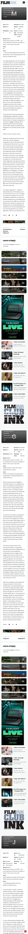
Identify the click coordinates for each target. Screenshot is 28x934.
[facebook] (9, 215)
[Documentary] (14, 254)
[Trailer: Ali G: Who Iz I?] (6, 376)
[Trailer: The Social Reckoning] (6, 356)
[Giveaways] (14, 268)
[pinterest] (16, 215)
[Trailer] (14, 290)
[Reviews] (14, 283)
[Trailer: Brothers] (6, 366)
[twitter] (12, 215)
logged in (12, 244)
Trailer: (19, 342)
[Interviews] (14, 276)
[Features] (14, 261)
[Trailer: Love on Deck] (6, 345)
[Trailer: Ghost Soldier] (6, 397)
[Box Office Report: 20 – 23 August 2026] (6, 387)
